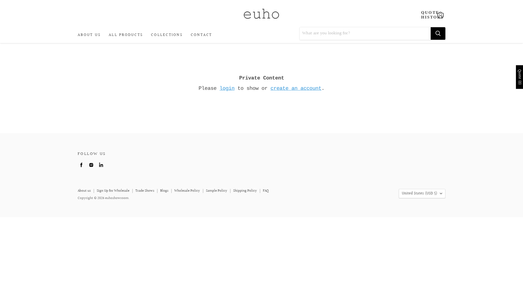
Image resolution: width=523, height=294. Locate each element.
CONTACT (201, 35)
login (227, 88)
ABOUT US (89, 35)
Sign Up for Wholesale (113, 191)
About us (84, 191)
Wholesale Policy (187, 191)
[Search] (438, 33)
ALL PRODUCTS (126, 35)
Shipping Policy (245, 191)
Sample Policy (216, 191)
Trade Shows (144, 191)
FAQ (266, 191)
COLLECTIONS (167, 35)
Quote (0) (519, 77)
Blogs (164, 191)
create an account (295, 88)
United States (419, 194)
